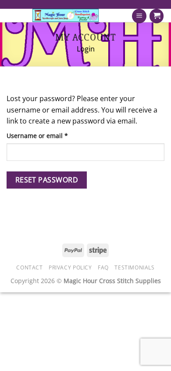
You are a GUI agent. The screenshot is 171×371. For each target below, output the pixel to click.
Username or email (51, 135)
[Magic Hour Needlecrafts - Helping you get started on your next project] (66, 15)
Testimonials (134, 267)
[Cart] (157, 16)
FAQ (103, 267)
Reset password (46, 180)
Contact (29, 267)
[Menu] (139, 16)
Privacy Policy (70, 267)
